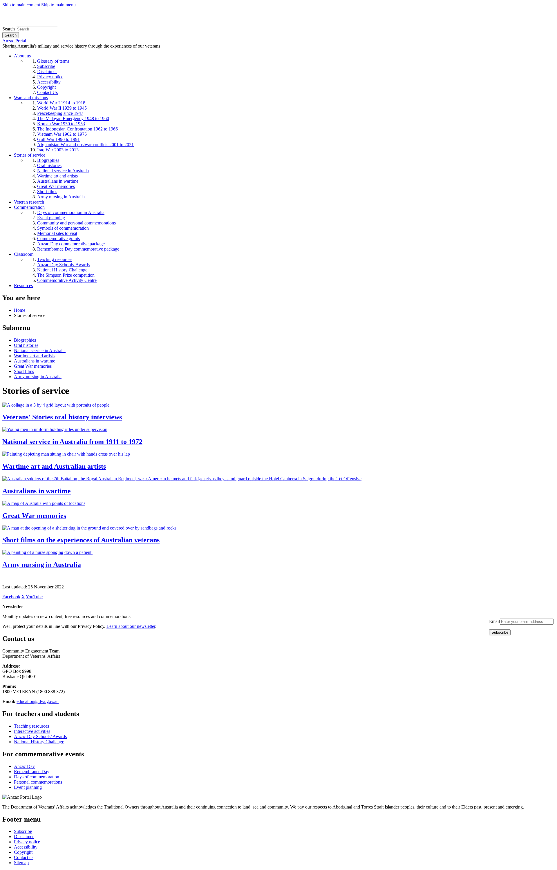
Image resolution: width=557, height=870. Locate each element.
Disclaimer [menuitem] (47, 71)
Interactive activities (32, 731)
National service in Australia (40, 350)
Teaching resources (31, 726)
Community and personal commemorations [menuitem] (76, 222)
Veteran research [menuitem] (29, 202)
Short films (24, 371)
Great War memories (33, 366)
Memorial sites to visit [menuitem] (57, 233)
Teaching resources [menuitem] (54, 259)
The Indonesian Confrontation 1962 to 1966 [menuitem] (77, 128)
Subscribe (23, 831)
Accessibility (25, 846)
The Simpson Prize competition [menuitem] (66, 275)
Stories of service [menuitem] (29, 155)
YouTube (34, 596)
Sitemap (21, 862)
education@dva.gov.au (38, 701)
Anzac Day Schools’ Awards (40, 736)
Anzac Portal (14, 40)
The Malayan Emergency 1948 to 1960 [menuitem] (73, 118)
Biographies (25, 340)
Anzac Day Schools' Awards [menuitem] (63, 264)
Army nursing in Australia (38, 376)
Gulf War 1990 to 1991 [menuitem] (58, 139)
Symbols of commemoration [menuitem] (63, 228)
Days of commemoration (36, 776)
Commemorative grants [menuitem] (58, 238)
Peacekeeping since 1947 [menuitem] (60, 113)
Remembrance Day (31, 771)
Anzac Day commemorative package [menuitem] (71, 243)
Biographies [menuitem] (48, 160)
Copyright (23, 852)
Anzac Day (24, 766)
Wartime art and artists (34, 355)
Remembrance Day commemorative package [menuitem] (78, 248)
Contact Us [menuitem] (47, 92)
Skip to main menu (58, 4)
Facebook (11, 596)
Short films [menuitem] (47, 191)
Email (494, 621)
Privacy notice (27, 841)
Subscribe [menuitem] (46, 66)
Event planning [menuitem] (51, 217)
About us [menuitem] (22, 55)
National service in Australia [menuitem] (63, 170)
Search (8, 28)
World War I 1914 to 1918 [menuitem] (61, 102)
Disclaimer (24, 836)
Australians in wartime (34, 360)
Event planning (28, 787)
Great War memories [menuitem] (56, 186)
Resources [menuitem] (23, 285)
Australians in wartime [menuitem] (57, 181)
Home (19, 310)
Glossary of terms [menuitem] (53, 61)
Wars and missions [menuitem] (31, 97)
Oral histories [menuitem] (49, 165)
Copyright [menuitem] (46, 87)
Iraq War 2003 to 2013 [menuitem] (58, 149)
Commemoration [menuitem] (29, 207)
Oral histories (26, 345)
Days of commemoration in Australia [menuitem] (70, 212)
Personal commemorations (38, 782)
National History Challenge (39, 741)
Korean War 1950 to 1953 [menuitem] (61, 123)
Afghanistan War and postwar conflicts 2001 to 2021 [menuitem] (85, 144)
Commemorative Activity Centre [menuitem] (67, 280)
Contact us (23, 857)
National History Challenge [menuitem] (62, 269)
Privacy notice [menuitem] (50, 76)
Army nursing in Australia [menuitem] (61, 196)
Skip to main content (21, 4)
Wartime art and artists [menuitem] (57, 175)
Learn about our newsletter (130, 626)
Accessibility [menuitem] (49, 81)
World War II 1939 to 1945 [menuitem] (62, 108)
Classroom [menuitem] (23, 254)
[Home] (44, 23)
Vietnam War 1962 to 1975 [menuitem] (62, 134)
